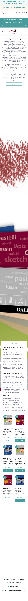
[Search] (26, 25)
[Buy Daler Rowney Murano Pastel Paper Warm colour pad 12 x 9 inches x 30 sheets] (20, 420)
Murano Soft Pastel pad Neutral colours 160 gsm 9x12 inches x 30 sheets (8, 431)
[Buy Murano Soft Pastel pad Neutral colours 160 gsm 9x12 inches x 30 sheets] (8, 420)
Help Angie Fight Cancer (14, 84)
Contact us (8, 410)
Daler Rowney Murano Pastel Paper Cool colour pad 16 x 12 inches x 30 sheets (19, 492)
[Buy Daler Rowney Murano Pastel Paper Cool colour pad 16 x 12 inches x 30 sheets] (20, 480)
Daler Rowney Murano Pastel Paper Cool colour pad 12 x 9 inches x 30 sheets (8, 461)
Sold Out (8, 440)
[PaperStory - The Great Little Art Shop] (13, 31)
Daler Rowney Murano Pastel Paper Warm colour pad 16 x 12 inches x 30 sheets (8, 492)
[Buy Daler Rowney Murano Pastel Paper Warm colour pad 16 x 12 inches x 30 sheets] (8, 480)
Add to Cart (20, 440)
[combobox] (13, 25)
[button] (25, 32)
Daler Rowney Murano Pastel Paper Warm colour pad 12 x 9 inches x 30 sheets (20, 431)
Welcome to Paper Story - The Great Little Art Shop (14, 3)
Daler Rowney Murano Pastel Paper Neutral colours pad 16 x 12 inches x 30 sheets (20, 461)
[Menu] (2, 32)
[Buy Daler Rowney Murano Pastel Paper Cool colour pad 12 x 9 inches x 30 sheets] (8, 450)
